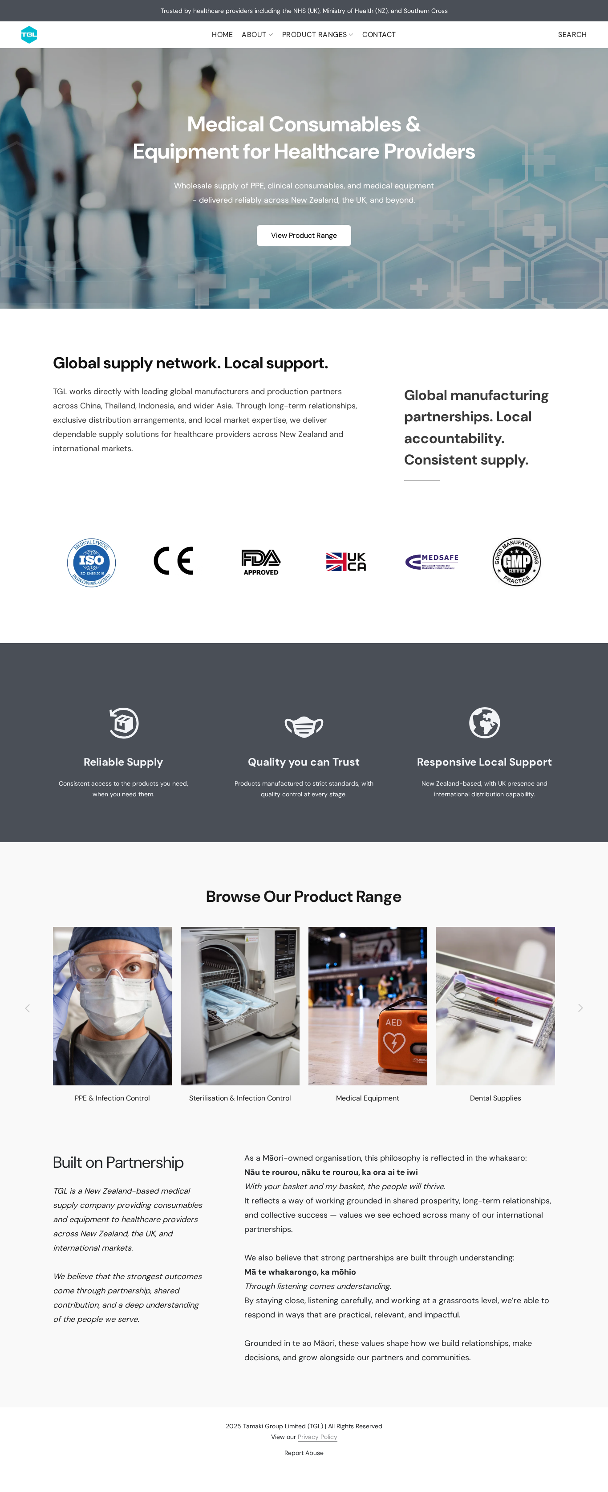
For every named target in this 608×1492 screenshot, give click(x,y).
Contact (379, 34)
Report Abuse (304, 1453)
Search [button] (572, 34)
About (255, 34)
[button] (29, 35)
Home (222, 34)
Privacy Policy (317, 1437)
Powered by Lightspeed (304, 1468)
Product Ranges (315, 34)
